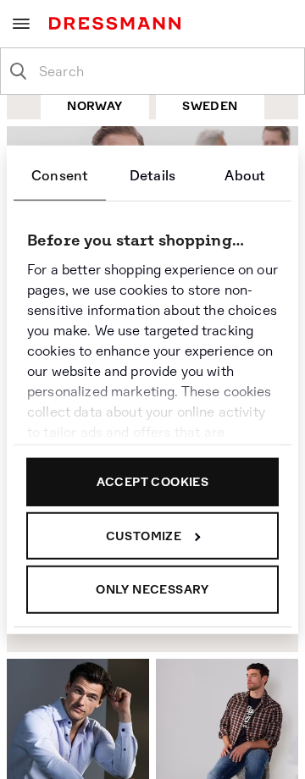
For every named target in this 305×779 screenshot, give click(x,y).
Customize (144, 535)
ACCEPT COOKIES (153, 482)
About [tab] (245, 176)
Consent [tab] (59, 176)
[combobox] (166, 71)
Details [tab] (152, 176)
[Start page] (118, 23)
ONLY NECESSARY (152, 589)
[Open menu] (21, 24)
